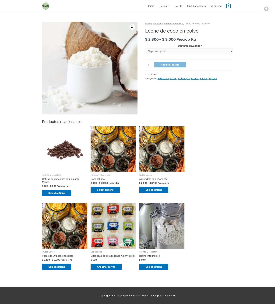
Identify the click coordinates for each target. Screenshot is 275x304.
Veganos (212, 78)
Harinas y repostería (188, 78)
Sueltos (203, 78)
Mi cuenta (216, 5)
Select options (56, 192)
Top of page (266, 8)
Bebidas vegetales (173, 23)
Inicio (151, 5)
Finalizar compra (196, 5)
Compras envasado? (190, 45)
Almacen (157, 23)
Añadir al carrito (170, 64)
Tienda (163, 5)
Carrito (178, 5)
